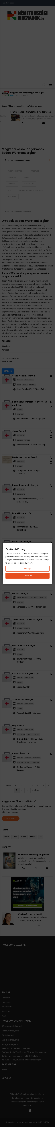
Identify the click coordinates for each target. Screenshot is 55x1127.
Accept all (27, 576)
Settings (27, 568)
